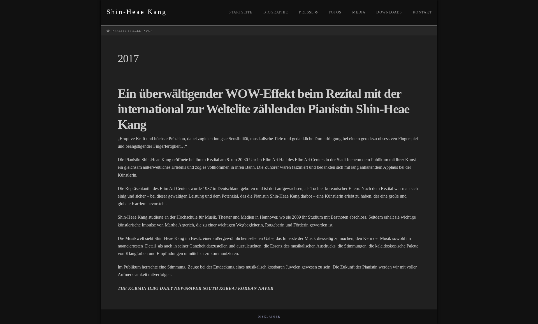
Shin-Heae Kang (136, 11)
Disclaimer (269, 316)
